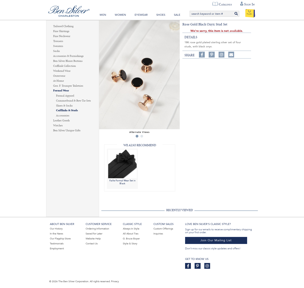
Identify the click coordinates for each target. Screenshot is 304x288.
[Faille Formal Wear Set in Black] (122, 164)
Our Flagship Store (60, 238)
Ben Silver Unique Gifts (66, 130)
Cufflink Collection (64, 66)
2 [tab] (141, 136)
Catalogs (225, 4)
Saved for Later (94, 233)
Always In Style (131, 228)
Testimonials (56, 243)
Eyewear (141, 15)
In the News (56, 233)
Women (120, 15)
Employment (57, 248)
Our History (56, 228)
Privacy (115, 281)
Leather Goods (61, 120)
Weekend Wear (62, 70)
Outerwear (59, 75)
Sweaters (58, 46)
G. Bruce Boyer (131, 238)
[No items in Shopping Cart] (250, 12)
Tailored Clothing (63, 26)
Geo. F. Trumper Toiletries (68, 85)
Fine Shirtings (61, 31)
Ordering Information (97, 228)
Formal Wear (61, 90)
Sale (177, 15)
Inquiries (158, 233)
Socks (56, 51)
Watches (58, 125)
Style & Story (130, 243)
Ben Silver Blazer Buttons (68, 61)
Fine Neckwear (61, 36)
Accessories (62, 115)
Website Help (93, 238)
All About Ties (130, 233)
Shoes (160, 15)
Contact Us (92, 243)
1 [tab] (137, 136)
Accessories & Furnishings (68, 56)
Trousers (58, 41)
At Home (58, 80)
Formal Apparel (65, 95)
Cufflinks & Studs (67, 110)
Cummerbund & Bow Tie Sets (73, 100)
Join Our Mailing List (216, 240)
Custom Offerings (163, 228)
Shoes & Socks (64, 105)
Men (103, 15)
